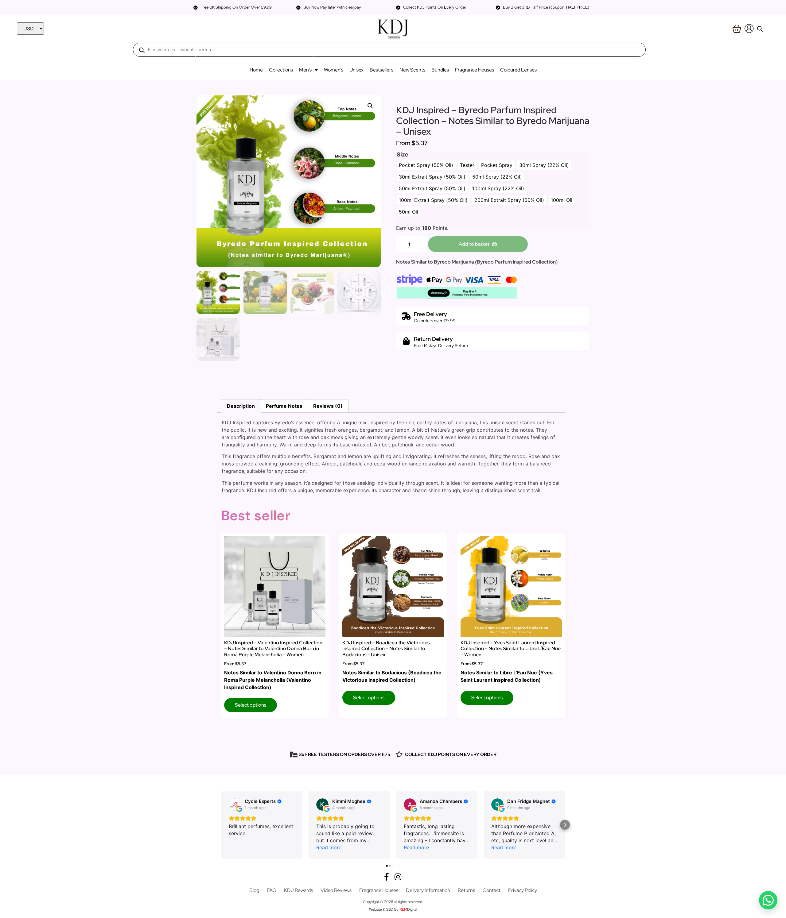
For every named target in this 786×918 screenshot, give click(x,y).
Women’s (333, 70)
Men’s (305, 70)
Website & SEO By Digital (393, 909)
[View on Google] (235, 804)
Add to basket (474, 244)
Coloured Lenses (518, 70)
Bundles (440, 70)
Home (256, 70)
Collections (281, 70)
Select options (250, 705)
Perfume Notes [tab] (284, 406)
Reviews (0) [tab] (328, 406)
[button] (370, 105)
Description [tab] (241, 406)
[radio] (426, 165)
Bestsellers (381, 70)
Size (402, 154)
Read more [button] (328, 847)
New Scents (412, 70)
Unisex (356, 70)
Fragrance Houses (474, 70)
